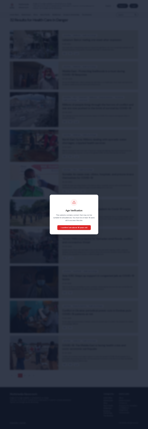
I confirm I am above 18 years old (74, 228)
